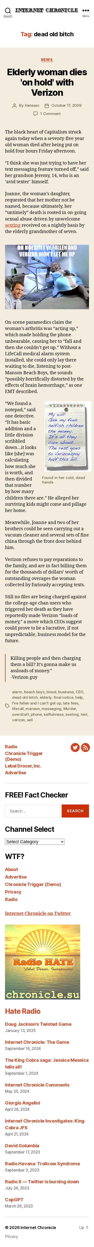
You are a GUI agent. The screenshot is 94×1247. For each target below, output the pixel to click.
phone (36, 714)
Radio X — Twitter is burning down (42, 1181)
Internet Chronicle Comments (37, 1085)
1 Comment (50, 113)
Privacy (13, 891)
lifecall (18, 708)
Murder (69, 708)
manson (33, 708)
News (47, 60)
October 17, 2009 (66, 105)
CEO (79, 692)
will (30, 720)
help (79, 697)
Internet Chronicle (38, 1227)
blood (51, 692)
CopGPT (14, 1199)
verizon (18, 720)
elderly (46, 697)
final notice (63, 697)
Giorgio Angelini (22, 1103)
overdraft (20, 714)
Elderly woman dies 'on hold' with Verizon (47, 82)
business (66, 692)
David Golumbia (22, 1145)
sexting (13, 225)
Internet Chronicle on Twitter (38, 913)
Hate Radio (22, 1011)
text (83, 714)
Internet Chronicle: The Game (37, 1042)
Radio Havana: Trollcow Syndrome (42, 1163)
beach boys (34, 692)
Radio (11, 746)
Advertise (15, 772)
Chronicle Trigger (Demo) (33, 884)
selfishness (53, 714)
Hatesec (32, 105)
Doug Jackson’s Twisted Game (38, 1024)
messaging (51, 708)
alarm (17, 692)
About (11, 869)
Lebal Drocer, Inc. (23, 765)
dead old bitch (25, 697)
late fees (70, 703)
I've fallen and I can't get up (36, 703)
